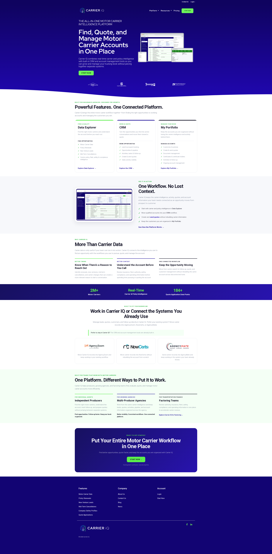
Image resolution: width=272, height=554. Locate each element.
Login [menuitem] (159, 494)
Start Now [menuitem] (161, 498)
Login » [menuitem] (193, 2)
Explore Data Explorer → (87, 168)
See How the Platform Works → (151, 227)
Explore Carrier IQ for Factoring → (171, 415)
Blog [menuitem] (119, 502)
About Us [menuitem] (121, 494)
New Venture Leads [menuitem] (86, 502)
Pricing (176, 11)
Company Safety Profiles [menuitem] (88, 511)
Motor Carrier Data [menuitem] (85, 494)
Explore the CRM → (126, 168)
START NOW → (136, 459)
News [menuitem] (120, 507)
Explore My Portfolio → (169, 168)
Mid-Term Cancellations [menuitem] (87, 507)
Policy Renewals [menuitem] (85, 498)
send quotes (155, 217)
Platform (153, 11)
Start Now (187, 10)
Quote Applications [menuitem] (86, 515)
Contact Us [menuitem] (185, 2)
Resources (165, 11)
